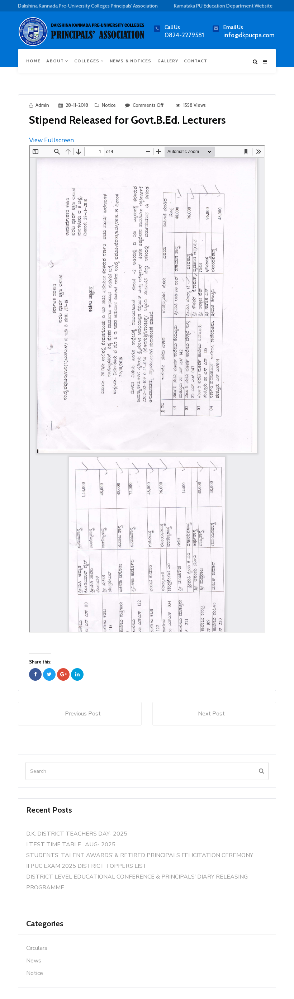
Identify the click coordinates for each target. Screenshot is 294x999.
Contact (195, 60)
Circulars (36, 948)
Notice (109, 105)
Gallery (168, 60)
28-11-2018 (77, 105)
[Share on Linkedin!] (77, 674)
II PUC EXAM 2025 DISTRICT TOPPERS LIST (86, 866)
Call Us (172, 27)
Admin (42, 105)
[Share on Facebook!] (35, 674)
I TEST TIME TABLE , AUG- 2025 (70, 844)
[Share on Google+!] (63, 674)
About (55, 60)
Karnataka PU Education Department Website (223, 6)
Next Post (211, 714)
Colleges (87, 60)
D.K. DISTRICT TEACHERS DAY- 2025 (76, 834)
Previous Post (83, 714)
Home (33, 60)
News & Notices (130, 60)
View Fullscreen (51, 140)
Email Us (233, 27)
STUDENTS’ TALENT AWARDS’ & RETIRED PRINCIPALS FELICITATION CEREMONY (139, 855)
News (33, 961)
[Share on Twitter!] (49, 674)
